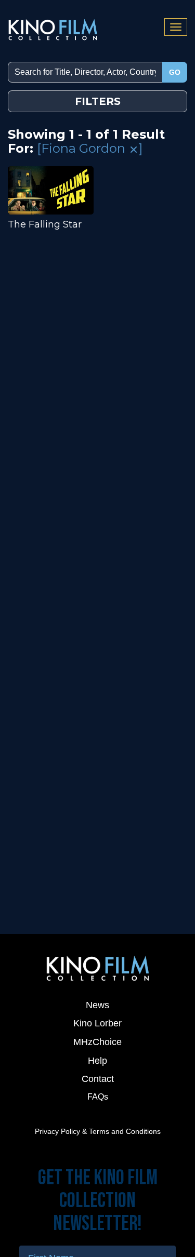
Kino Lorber (97, 1023)
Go (174, 72)
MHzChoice (97, 1042)
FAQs (97, 1096)
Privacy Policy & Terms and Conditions (98, 1131)
